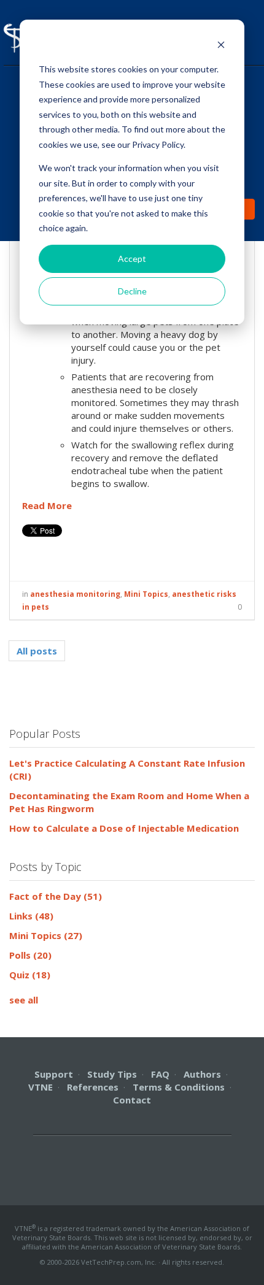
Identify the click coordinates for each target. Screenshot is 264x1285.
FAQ (160, 1074)
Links (31, 916)
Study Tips (112, 1074)
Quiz (29, 975)
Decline (132, 291)
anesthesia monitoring (75, 594)
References (92, 1087)
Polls (30, 955)
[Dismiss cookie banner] (221, 46)
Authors (202, 1074)
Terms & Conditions (179, 1087)
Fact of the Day (55, 896)
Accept (132, 258)
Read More (47, 505)
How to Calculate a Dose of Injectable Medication (124, 828)
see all (23, 1000)
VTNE (40, 1087)
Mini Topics (146, 594)
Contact (132, 1100)
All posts (37, 651)
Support (53, 1074)
